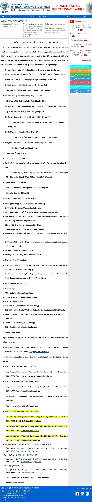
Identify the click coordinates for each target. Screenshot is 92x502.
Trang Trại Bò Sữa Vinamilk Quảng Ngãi (81, 45)
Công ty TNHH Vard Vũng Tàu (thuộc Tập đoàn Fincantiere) (81, 27)
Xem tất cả (87, 60)
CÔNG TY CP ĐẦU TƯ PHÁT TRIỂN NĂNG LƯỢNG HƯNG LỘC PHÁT (81, 52)
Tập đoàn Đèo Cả (77, 40)
